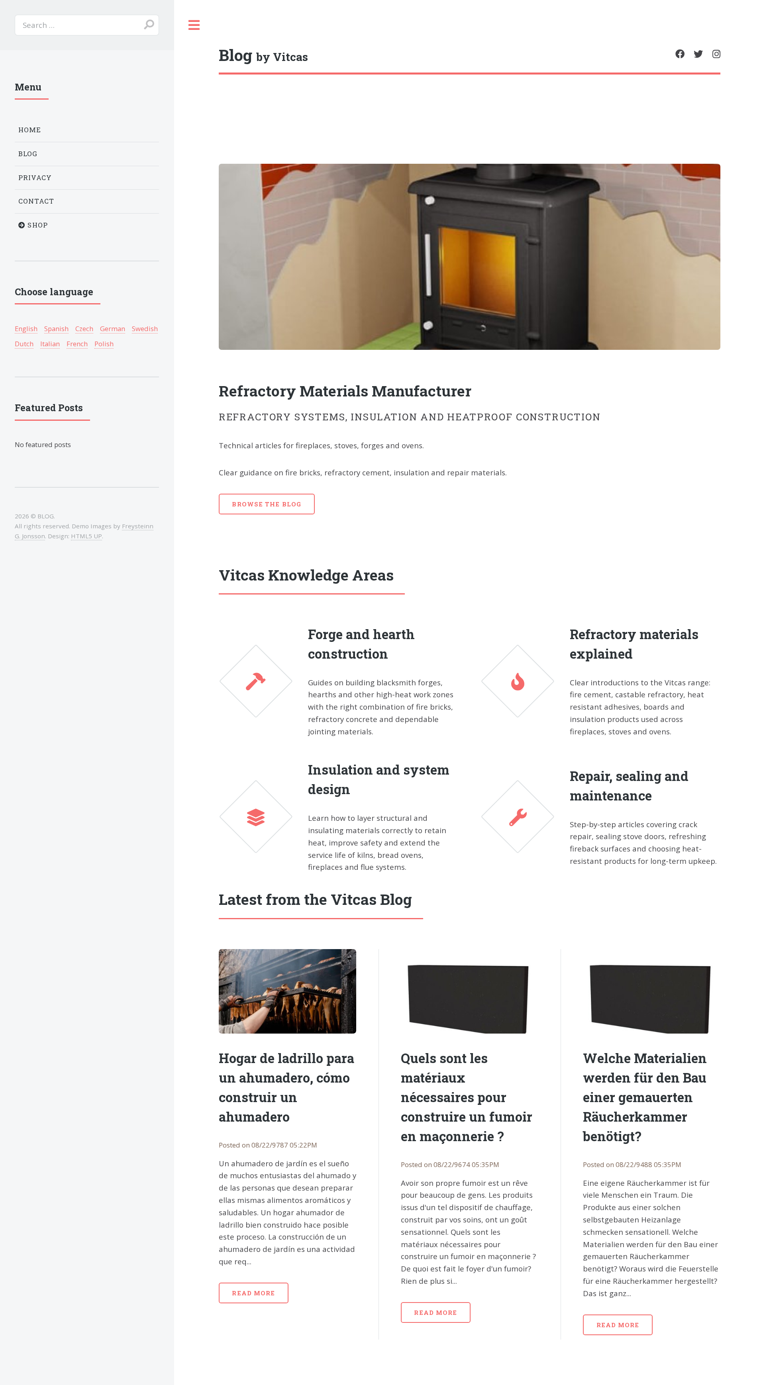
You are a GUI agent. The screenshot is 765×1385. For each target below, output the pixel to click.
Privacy (35, 177)
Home (29, 129)
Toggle (194, 25)
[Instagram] (716, 54)
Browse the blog (266, 504)
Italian (50, 343)
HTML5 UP (86, 536)
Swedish (145, 328)
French (77, 343)
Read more (253, 1293)
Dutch (24, 343)
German (112, 328)
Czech (84, 328)
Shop (37, 225)
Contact (36, 201)
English (26, 328)
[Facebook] (680, 54)
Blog (28, 153)
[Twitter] (698, 54)
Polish (104, 343)
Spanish (56, 328)
